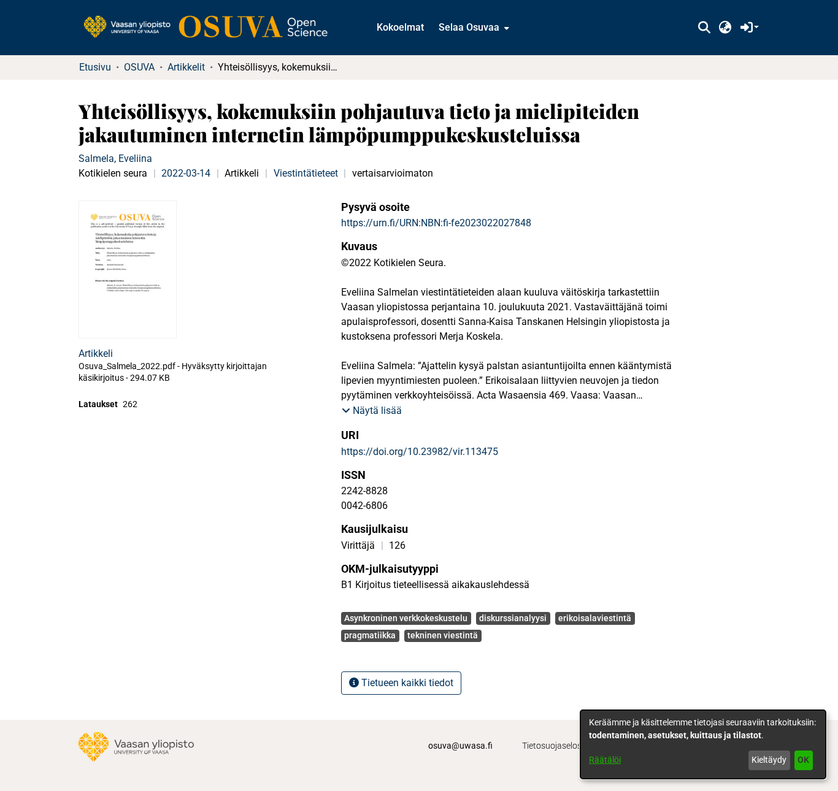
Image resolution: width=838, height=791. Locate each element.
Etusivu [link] (95, 67)
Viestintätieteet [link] (306, 173)
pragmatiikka (370, 635)
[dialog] (703, 744)
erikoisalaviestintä (594, 618)
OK (803, 760)
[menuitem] (472, 27)
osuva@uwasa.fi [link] (460, 746)
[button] (704, 27)
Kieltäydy (769, 760)
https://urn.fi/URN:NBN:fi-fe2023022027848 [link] (436, 223)
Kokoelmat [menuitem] (400, 27)
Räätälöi (605, 760)
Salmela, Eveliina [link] (115, 158)
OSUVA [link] (139, 67)
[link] (212, 27)
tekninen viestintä (442, 635)
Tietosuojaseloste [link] (555, 746)
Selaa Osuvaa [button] (469, 27)
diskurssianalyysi (513, 618)
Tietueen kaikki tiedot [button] (406, 683)
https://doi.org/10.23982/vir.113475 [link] (419, 451)
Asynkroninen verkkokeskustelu (405, 618)
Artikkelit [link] (186, 67)
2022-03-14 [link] (185, 173)
